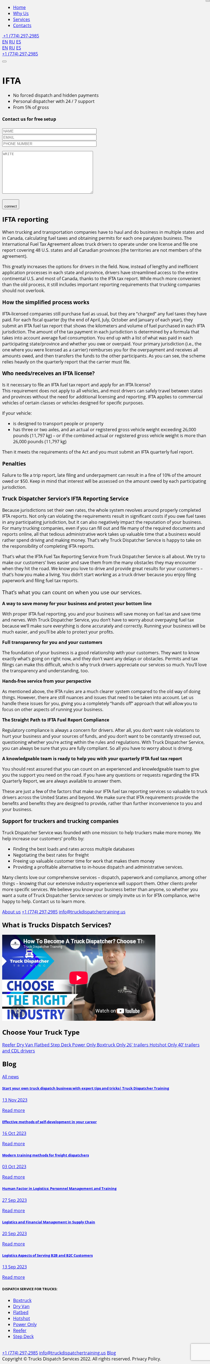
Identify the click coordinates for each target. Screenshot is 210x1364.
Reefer (9, 1045)
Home (19, 7)
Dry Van (25, 1045)
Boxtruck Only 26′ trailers (123, 1045)
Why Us (21, 13)
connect (10, 206)
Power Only (84, 1045)
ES (18, 42)
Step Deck (61, 1045)
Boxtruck (22, 1300)
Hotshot (21, 1318)
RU (12, 42)
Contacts (22, 25)
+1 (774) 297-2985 (20, 36)
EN (5, 42)
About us (11, 912)
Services (21, 19)
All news (10, 1077)
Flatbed (42, 1045)
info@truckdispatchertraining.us (92, 912)
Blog (111, 1353)
